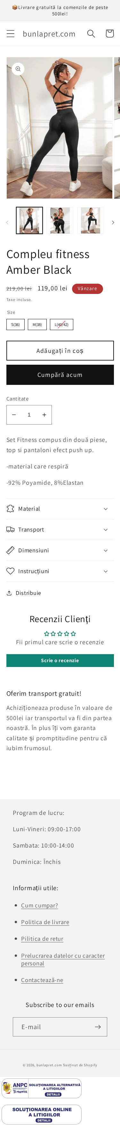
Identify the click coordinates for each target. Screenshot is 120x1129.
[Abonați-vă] (98, 1027)
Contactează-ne (42, 980)
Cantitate (17, 398)
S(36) (15, 324)
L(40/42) (61, 324)
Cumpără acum (60, 374)
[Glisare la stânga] (7, 222)
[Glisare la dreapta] (113, 222)
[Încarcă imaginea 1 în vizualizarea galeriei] (29, 220)
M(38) (37, 324)
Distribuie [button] (28, 593)
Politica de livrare (45, 922)
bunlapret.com (49, 1065)
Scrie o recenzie (60, 660)
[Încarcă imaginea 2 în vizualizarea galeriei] (60, 220)
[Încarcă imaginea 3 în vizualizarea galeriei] (90, 220)
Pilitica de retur (42, 938)
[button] (10, 33)
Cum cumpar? (39, 905)
